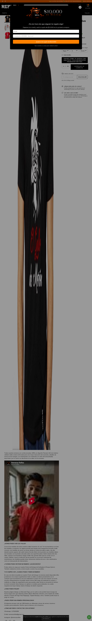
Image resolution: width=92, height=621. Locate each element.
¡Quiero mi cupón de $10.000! (46, 42)
